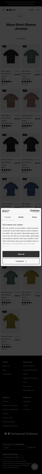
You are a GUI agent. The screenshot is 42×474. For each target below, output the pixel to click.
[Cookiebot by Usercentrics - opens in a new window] (30, 211)
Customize (20, 261)
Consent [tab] (7, 217)
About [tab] (34, 217)
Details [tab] (21, 217)
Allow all (21, 254)
